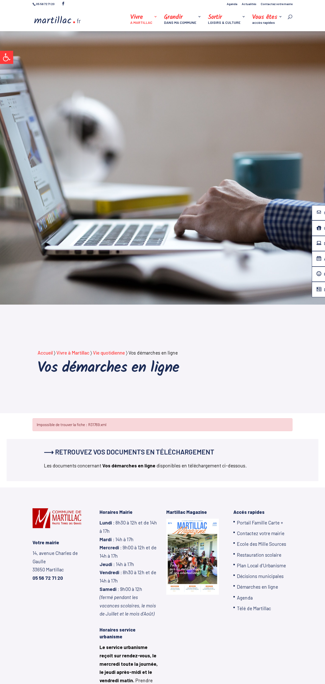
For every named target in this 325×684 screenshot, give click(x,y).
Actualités (249, 4)
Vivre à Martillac (72, 353)
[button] (6, 57)
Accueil (45, 353)
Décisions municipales (260, 576)
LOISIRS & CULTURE (224, 20)
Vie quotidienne (109, 353)
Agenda (232, 4)
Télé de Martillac (254, 608)
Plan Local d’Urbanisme (261, 565)
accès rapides (264, 20)
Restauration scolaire (259, 555)
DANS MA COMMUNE (180, 20)
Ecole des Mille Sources (261, 544)
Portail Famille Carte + (260, 522)
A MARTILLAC (141, 20)
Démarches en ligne (257, 587)
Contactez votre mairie (276, 4)
